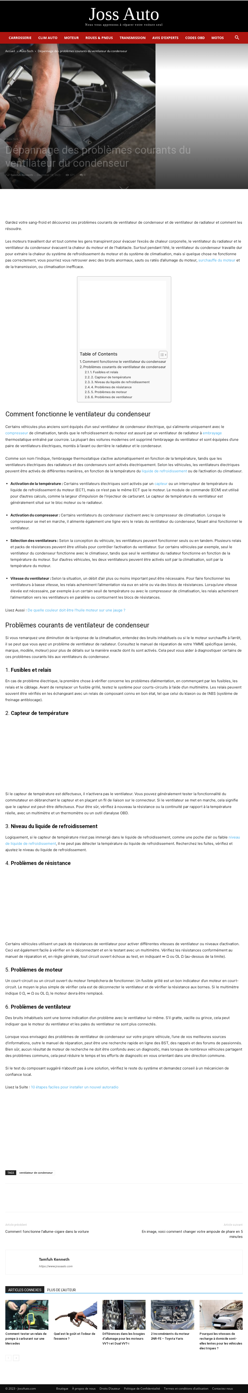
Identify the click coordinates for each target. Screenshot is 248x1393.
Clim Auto (47, 37)
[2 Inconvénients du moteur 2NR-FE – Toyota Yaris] (172, 1315)
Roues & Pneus (99, 37)
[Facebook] (107, 205)
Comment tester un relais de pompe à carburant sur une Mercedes (25, 1338)
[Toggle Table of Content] (160, 355)
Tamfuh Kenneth (22, 175)
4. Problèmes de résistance (111, 387)
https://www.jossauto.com (56, 1266)
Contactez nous (222, 1388)
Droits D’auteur (110, 1388)
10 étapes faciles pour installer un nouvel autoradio (74, 1087)
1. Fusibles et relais (104, 372)
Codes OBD (195, 37)
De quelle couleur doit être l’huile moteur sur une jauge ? (76, 610)
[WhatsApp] (141, 205)
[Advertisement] (123, 315)
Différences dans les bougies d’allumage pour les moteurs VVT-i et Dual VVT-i (123, 1338)
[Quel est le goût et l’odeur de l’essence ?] (75, 1315)
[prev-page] (8, 1358)
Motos (217, 37)
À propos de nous (84, 1388)
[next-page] (16, 1358)
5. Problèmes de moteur (109, 392)
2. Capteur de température (111, 377)
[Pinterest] (129, 205)
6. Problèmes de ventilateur (112, 397)
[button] (237, 38)
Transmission (133, 37)
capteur (161, 483)
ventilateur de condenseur (36, 1172)
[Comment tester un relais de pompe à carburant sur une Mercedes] (26, 1315)
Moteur (71, 37)
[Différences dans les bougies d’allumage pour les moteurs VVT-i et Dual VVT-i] (124, 1315)
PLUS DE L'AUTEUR (61, 1290)
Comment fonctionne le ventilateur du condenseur (124, 361)
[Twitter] (118, 205)
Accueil (10, 51)
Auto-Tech (26, 51)
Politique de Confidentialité (142, 1388)
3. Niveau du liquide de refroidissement (120, 382)
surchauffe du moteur (216, 260)
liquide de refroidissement (164, 471)
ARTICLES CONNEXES (24, 1290)
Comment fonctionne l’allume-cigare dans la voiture (47, 1231)
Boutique (62, 1388)
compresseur (16, 433)
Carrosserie (20, 37)
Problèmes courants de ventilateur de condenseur (124, 367)
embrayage (212, 433)
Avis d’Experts (165, 37)
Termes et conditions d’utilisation (186, 1388)
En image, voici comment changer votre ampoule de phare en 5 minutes (192, 1234)
